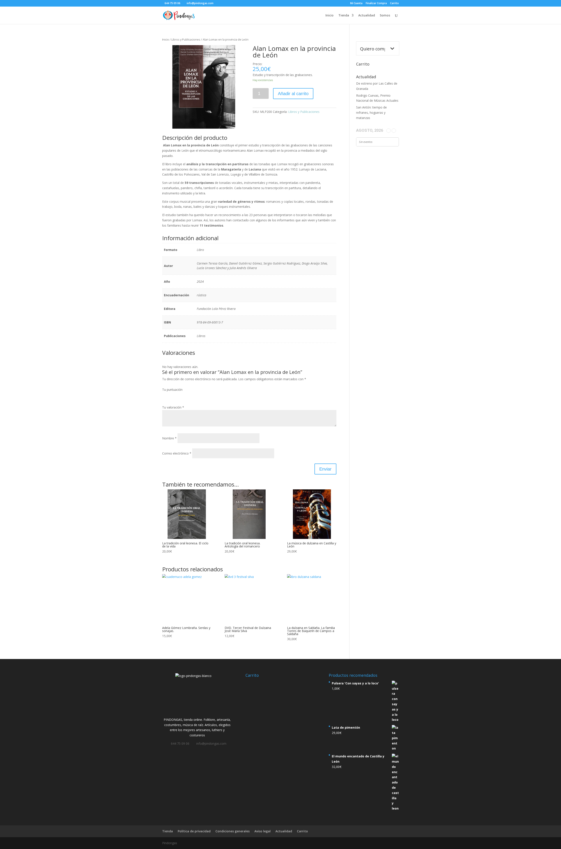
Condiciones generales (232, 831)
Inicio (329, 15)
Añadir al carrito (293, 93)
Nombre (169, 438)
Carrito (394, 3)
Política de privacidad (194, 831)
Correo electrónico (176, 453)
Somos (385, 15)
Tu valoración (173, 407)
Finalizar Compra (376, 3)
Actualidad (366, 15)
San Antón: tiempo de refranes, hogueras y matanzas (371, 112)
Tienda (343, 15)
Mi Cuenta (356, 3)
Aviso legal (262, 831)
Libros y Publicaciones (185, 39)
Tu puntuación (172, 389)
